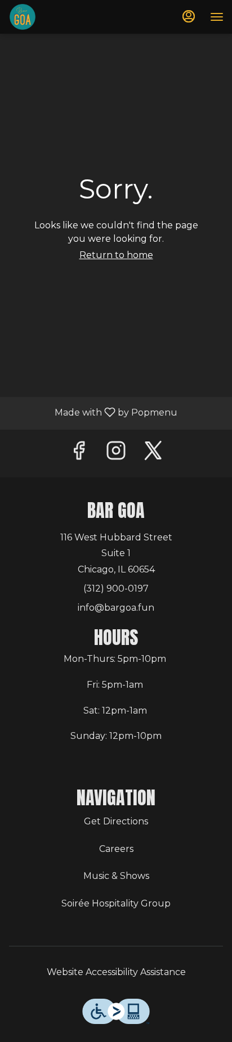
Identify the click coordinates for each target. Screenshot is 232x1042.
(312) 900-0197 (116, 588)
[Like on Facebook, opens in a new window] (79, 453)
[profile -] (188, 16)
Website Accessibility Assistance (116, 972)
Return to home (116, 255)
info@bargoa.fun (116, 607)
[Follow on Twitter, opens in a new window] (153, 453)
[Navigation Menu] (216, 16)
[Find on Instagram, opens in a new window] (116, 453)
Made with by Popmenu (92, 413)
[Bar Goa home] (59, 17)
